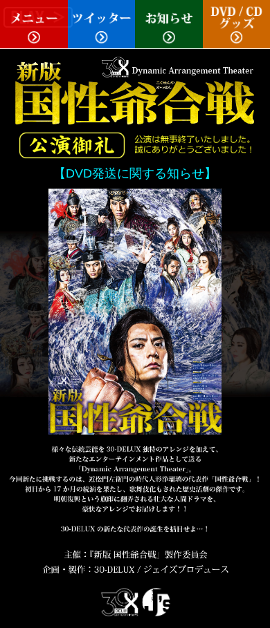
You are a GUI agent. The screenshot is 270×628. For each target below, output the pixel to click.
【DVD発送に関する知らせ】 (135, 173)
